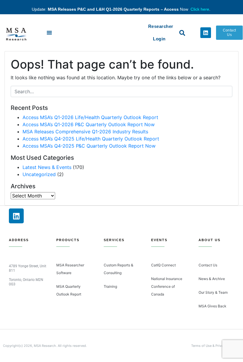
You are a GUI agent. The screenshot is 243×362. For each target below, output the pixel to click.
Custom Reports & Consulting (118, 269)
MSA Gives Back (212, 306)
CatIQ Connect (163, 265)
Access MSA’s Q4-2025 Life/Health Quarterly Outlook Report (91, 139)
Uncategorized (39, 174)
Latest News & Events (47, 167)
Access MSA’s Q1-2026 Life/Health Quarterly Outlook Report (90, 117)
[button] (182, 33)
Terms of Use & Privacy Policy (214, 346)
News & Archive (212, 278)
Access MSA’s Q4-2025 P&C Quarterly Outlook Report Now (89, 146)
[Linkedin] (205, 32)
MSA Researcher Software (70, 269)
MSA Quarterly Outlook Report (68, 290)
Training (110, 286)
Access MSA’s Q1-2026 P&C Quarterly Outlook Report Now (89, 124)
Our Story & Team (213, 292)
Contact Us (208, 265)
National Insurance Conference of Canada (166, 286)
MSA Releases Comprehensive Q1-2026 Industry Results (85, 132)
